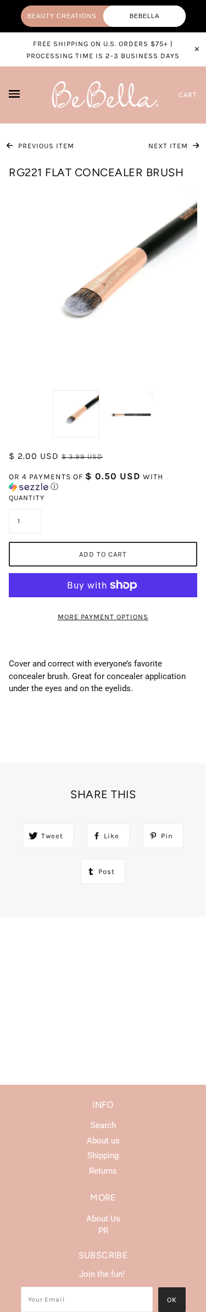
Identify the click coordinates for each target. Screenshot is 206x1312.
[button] (103, 482)
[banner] (103, 95)
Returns (103, 1171)
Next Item (169, 146)
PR (103, 1231)
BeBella (144, 16)
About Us (103, 1219)
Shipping (103, 1155)
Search (103, 1125)
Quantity (25, 498)
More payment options (103, 617)
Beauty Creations (61, 16)
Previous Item (45, 146)
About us (103, 1141)
